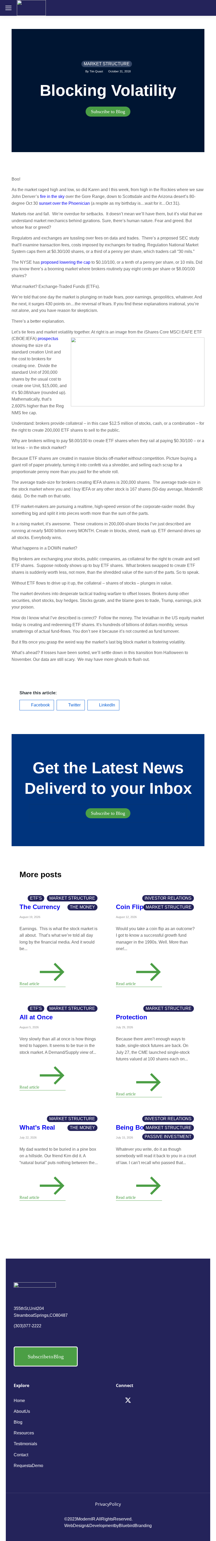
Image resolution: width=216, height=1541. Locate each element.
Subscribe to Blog (108, 111)
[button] (36, 705)
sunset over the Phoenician (64, 203)
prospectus (48, 338)
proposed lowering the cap (65, 262)
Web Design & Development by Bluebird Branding (108, 1525)
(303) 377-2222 (27, 1326)
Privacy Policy (108, 1504)
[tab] (108, 112)
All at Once (36, 1017)
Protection (131, 1017)
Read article (29, 983)
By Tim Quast (94, 71)
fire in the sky (52, 196)
